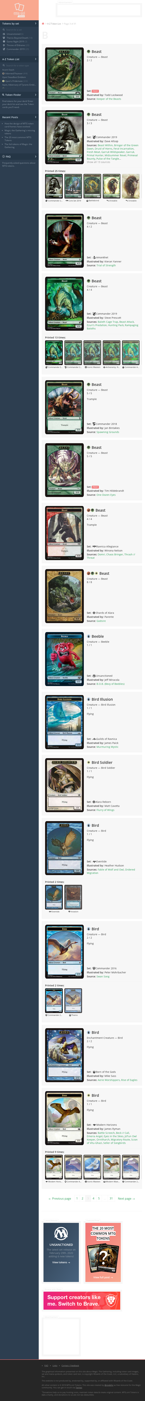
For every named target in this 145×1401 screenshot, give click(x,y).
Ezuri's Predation (97, 325)
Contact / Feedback (70, 1365)
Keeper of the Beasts (109, 99)
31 (111, 1198)
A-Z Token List (19, 58)
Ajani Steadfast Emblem (14, 77)
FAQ (19, 156)
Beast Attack (126, 321)
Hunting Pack (116, 325)
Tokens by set (19, 23)
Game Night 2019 (17, 41)
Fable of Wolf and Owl (111, 869)
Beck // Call (122, 1133)
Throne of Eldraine (18, 45)
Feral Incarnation (124, 148)
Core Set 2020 (16, 52)
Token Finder (18, 94)
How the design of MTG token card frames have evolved (19, 125)
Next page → (126, 1198)
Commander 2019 (18, 49)
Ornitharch (103, 1139)
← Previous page (60, 1198)
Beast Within (105, 145)
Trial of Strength (106, 265)
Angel (10, 88)
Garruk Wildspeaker (113, 152)
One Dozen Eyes (106, 494)
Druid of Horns (103, 148)
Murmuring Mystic (107, 746)
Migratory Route (120, 1139)
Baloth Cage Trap (108, 321)
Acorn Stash (8, 69)
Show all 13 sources (98, 162)
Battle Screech (106, 1133)
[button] (54, 188)
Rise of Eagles (129, 1080)
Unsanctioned (15, 33)
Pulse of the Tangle (107, 158)
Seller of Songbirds (114, 1143)
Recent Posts (19, 116)
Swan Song (103, 976)
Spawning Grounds (108, 432)
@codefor (109, 1385)
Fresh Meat (93, 152)
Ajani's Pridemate (16, 81)
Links (55, 1365)
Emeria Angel (95, 1136)
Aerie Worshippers (109, 1080)
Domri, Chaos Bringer (110, 554)
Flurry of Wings (105, 810)
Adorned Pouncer (16, 73)
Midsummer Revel (115, 155)
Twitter (79, 1387)
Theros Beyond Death (20, 37)
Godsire (101, 621)
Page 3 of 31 (70, 23)
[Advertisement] (98, 10)
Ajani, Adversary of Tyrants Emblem (19, 84)
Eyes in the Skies (113, 1136)
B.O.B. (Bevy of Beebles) (110, 684)
